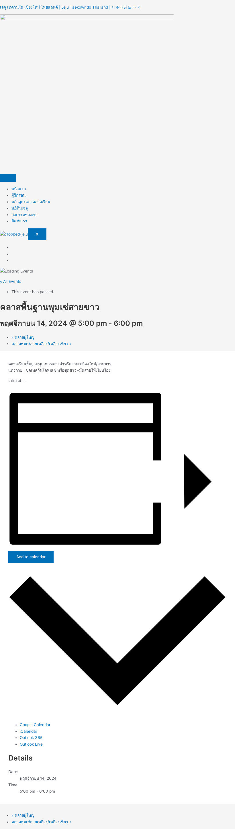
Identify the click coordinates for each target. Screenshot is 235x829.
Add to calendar (31, 556)
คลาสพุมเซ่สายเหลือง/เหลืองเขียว (41, 343)
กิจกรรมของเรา (24, 214)
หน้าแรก (18, 189)
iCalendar (28, 731)
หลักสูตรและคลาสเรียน (30, 201)
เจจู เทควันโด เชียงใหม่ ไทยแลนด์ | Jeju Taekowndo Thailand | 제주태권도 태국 (70, 7)
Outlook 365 (31, 737)
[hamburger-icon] (8, 178)
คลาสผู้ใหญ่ (22, 337)
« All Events (10, 281)
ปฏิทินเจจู (19, 208)
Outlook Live (31, 744)
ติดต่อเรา (19, 221)
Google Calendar (35, 724)
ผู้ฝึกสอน (18, 195)
